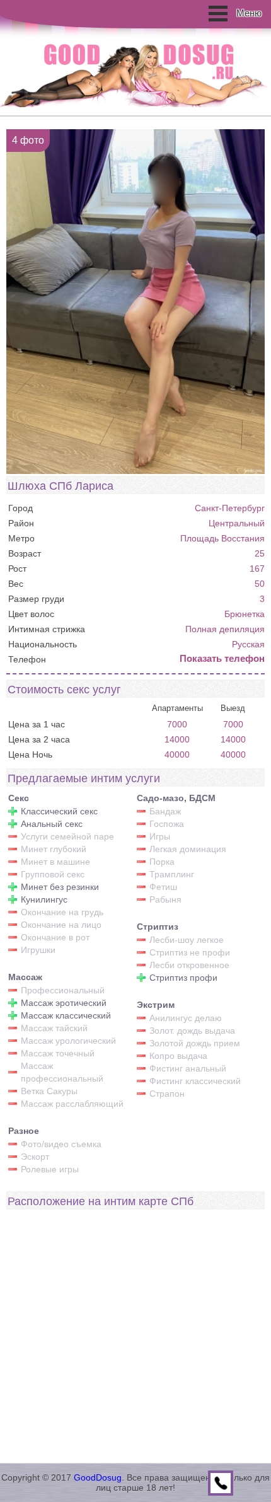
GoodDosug (98, 1477)
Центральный (237, 523)
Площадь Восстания (222, 538)
